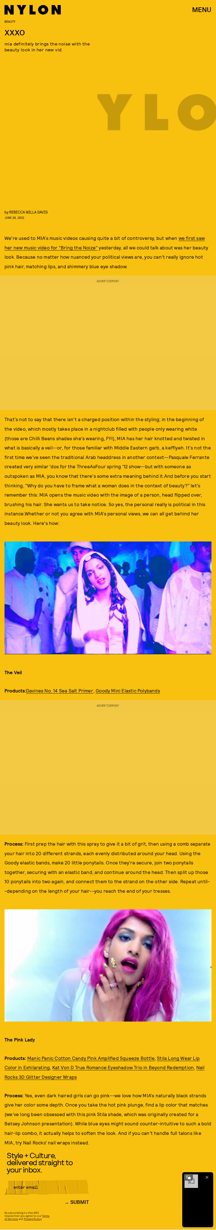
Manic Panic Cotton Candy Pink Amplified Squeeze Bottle (91, 1058)
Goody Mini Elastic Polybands (128, 690)
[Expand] (188, 1177)
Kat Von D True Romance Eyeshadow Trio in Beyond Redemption (123, 1067)
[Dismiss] (207, 1177)
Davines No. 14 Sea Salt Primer (59, 690)
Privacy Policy (33, 1218)
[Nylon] (32, 10)
